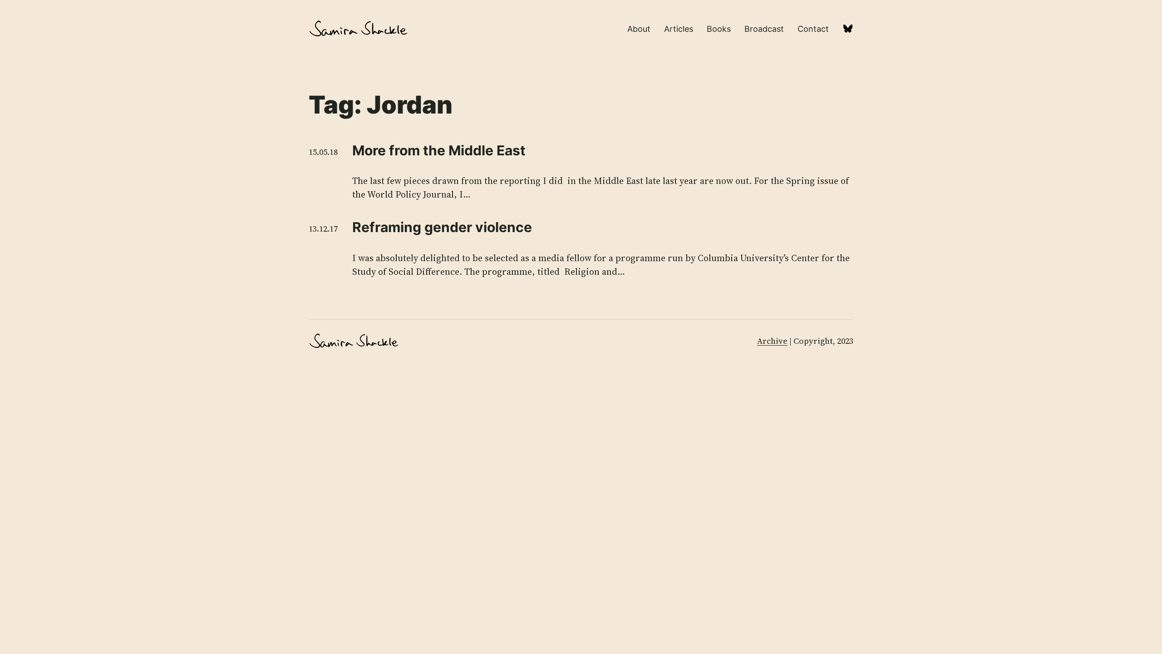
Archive (772, 341)
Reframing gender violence (442, 227)
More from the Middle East (439, 150)
